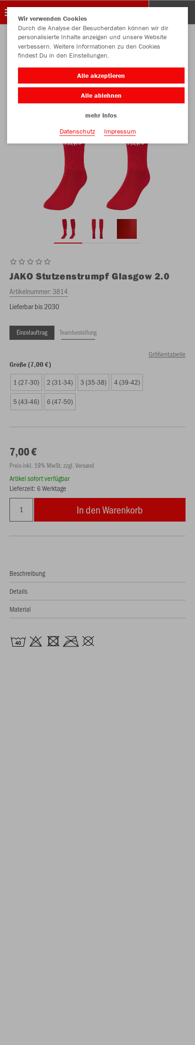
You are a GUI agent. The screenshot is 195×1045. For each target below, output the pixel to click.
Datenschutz (77, 131)
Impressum (120, 131)
